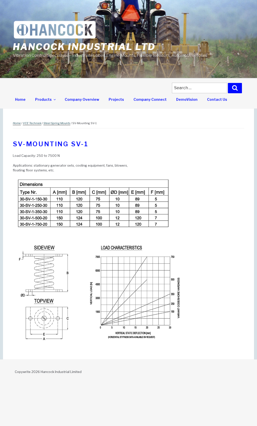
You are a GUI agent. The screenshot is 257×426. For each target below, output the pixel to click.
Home (20, 99)
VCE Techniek (32, 123)
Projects (116, 99)
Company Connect (150, 99)
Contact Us (217, 99)
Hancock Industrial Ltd (84, 46)
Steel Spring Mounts (56, 123)
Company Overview (82, 99)
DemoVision (187, 99)
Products (43, 99)
